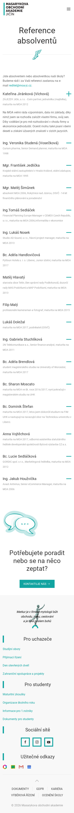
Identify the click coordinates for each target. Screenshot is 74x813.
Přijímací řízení (12, 657)
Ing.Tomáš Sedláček (37, 215)
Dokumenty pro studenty (18, 719)
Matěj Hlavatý (35, 284)
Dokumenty (20, 789)
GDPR (40, 789)
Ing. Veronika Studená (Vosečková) (35, 148)
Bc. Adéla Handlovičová (37, 260)
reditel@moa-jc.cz (20, 85)
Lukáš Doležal (26, 324)
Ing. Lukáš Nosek (36, 237)
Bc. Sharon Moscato (34, 389)
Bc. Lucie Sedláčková (37, 461)
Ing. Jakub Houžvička (34, 484)
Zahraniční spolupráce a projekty (23, 673)
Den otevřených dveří (16, 665)
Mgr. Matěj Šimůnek (35, 193)
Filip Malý (36, 307)
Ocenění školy (52, 795)
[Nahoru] (37, 781)
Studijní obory (11, 649)
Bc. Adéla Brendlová (34, 367)
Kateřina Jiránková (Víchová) (35, 99)
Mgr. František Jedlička (37, 170)
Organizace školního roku (19, 702)
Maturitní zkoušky (14, 694)
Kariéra (57, 789)
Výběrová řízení (23, 795)
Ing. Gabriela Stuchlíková (36, 344)
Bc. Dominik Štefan (37, 413)
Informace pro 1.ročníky (18, 711)
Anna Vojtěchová (35, 439)
